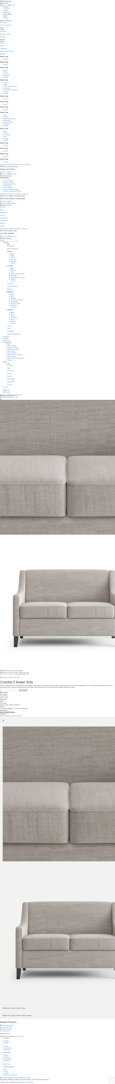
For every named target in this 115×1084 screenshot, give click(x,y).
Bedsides (6, 117)
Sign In (22, 164)
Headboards (7, 120)
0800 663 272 (15, 164)
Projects (6, 10)
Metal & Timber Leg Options (12, 189)
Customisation (8, 1059)
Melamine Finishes (9, 182)
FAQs (1, 210)
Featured (9, 360)
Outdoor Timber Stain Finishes (12, 191)
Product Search (11, 674)
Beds (5, 115)
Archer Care (3, 674)
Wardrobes (7, 124)
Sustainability (3, 218)
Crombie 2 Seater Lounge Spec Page (10, 716)
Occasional (3, 31)
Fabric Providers (8, 187)
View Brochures (4, 194)
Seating (6, 133)
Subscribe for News (5, 164)
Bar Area (6, 74)
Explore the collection (6, 172)
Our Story (2, 207)
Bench (5, 131)
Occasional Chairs (5, 34)
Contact (6, 18)
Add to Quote (23, 690)
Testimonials (3, 220)
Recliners (2, 37)
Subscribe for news (17, 1036)
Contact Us (27, 164)
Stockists (2, 54)
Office (1, 46)
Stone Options (8, 186)
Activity (2, 43)
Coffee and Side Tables (10, 86)
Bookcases (7, 88)
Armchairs (6, 83)
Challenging (3, 48)
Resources (7, 12)
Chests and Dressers (10, 118)
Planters (6, 91)
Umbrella (6, 138)
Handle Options (11, 356)
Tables (5, 72)
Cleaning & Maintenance (7, 51)
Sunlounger (7, 135)
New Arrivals (3, 22)
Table (5, 136)
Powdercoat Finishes (9, 184)
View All (6, 59)
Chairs (5, 70)
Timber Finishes (8, 180)
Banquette (6, 75)
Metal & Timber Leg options (15, 355)
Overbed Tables (8, 122)
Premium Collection (5, 25)
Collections (7, 9)
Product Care (4, 212)
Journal (2, 226)
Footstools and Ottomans (11, 90)
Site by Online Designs (27, 1082)
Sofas (5, 84)
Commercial (7, 1060)
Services (2, 215)
